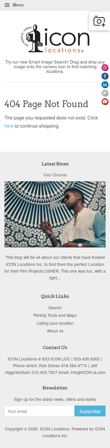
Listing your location (55, 323)
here (9, 125)
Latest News (55, 164)
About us (55, 331)
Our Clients (55, 174)
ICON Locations (54, 429)
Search (55, 307)
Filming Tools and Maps (55, 315)
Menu (17, 5)
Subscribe (90, 411)
